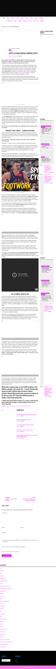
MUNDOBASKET (3, 619)
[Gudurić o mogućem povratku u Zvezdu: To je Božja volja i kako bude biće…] (42, 343)
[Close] (54, 1)
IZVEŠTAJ (31, 18)
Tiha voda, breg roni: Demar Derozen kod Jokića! (26, 414)
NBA (37, 21)
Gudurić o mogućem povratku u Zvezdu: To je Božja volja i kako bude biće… (48, 308)
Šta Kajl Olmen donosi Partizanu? (46, 146)
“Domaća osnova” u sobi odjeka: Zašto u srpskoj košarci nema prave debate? (46, 130)
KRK (1, 616)
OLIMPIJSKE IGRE (3, 629)
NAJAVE (26, 18)
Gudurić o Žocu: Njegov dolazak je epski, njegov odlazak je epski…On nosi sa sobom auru (47, 297)
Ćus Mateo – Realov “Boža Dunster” (11, 499)
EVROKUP (19, 21)
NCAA (1, 626)
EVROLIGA (22, 18)
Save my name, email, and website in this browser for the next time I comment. (20, 541)
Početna (16, 662)
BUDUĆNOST (3, 578)
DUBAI (15, 21)
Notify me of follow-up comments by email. (13, 546)
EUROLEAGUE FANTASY (5, 586)
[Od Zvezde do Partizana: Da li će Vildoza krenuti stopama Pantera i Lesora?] (42, 165)
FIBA (34, 21)
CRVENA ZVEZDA (10, 21)
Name (3, 527)
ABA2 (1, 573)
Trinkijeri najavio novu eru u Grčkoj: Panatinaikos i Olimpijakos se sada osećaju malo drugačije (48, 391)
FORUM (8, 18)
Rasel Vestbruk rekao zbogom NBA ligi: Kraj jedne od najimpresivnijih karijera (27, 436)
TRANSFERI (41, 21)
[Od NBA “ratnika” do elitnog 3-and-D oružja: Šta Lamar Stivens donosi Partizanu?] (42, 214)
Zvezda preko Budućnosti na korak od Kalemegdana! (28, 499)
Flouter (19, 415)
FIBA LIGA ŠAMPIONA (4, 601)
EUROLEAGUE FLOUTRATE (5, 588)
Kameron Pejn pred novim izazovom (24, 419)
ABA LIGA (36, 18)
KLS (1, 611)
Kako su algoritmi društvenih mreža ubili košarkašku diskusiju (46, 159)
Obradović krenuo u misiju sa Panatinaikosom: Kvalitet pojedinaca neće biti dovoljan (47, 269)
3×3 (0, 568)
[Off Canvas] (4, 18)
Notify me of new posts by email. (10, 551)
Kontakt (16, 659)
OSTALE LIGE (3, 631)
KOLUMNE (25, 21)
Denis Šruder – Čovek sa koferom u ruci (25, 430)
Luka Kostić (44, 133)
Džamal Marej (19, 406)
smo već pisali (22, 72)
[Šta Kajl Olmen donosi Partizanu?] (47, 142)
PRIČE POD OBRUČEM (5, 639)
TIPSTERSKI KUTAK (4, 644)
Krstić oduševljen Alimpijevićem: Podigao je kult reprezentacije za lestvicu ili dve (47, 283)
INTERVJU (30, 21)
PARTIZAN (41, 18)
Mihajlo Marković (13, 56)
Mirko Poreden (47, 172)
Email (22, 527)
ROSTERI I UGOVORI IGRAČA (6, 641)
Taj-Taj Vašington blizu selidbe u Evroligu (25, 425)
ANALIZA (45, 174)
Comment (4, 513)
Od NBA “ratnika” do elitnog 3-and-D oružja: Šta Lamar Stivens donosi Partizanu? (48, 179)
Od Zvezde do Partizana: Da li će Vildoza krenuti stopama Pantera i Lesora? (48, 168)
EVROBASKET (3, 591)
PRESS (18, 18)
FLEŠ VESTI (13, 18)
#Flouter (6, 406)
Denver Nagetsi (12, 406)
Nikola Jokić (28, 406)
